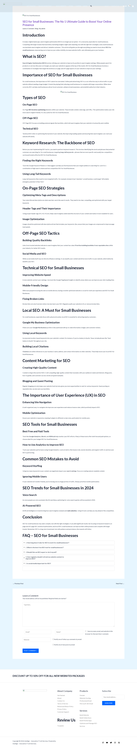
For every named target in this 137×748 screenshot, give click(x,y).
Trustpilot (60, 726)
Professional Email (86, 701)
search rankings (72, 471)
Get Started (61, 695)
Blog (36, 28)
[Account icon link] (133, 6)
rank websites (72, 511)
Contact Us (61, 701)
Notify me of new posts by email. (64, 645)
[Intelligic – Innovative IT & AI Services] (12, 6)
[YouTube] (107, 742)
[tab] (69, 543)
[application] (52, 6)
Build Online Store (85, 718)
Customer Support (63, 712)
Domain (82, 695)
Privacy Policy (61, 709)
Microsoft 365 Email (86, 703)
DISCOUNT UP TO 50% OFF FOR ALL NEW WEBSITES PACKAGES (49, 675)
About (59, 698)
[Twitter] (111, 742)
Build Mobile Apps (86, 720)
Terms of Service (62, 703)
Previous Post (18, 583)
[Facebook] (103, 742)
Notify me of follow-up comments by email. (68, 639)
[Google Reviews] (119, 742)
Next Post (120, 583)
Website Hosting (85, 698)
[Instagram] (115, 742)
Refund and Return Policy (65, 706)
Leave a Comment (28, 28)
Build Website (84, 715)
